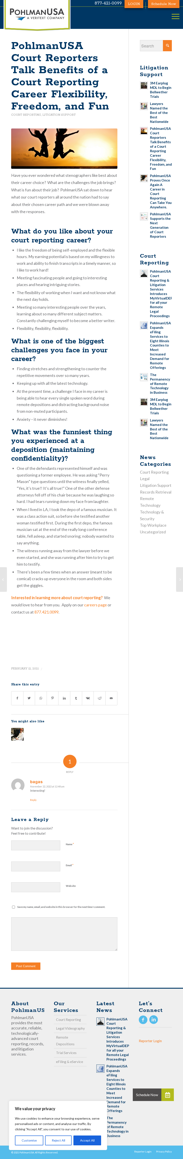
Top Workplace (153, 525)
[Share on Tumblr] (76, 698)
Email (69, 865)
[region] (58, 1125)
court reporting (87, 597)
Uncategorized (153, 531)
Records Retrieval (155, 492)
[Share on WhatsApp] (41, 698)
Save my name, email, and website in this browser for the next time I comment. (61, 906)
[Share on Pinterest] (52, 698)
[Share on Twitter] (29, 698)
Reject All (58, 1140)
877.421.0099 (46, 611)
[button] (167, 1094)
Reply (33, 799)
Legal (145, 478)
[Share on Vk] (88, 698)
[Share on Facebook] (17, 698)
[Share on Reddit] (99, 698)
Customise (29, 1140)
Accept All (87, 1140)
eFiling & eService (69, 1061)
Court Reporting (26, 115)
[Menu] (173, 16)
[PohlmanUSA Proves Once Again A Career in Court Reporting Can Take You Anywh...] (3, 579)
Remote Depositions (65, 1040)
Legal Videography (70, 1028)
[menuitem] (143, 1151)
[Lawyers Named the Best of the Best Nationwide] (179, 579)
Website (71, 885)
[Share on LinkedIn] (64, 698)
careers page (95, 604)
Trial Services (66, 1052)
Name (70, 844)
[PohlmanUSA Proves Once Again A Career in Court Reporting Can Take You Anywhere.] (17, 734)
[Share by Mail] (111, 698)
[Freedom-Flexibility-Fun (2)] (64, 148)
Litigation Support (59, 115)
